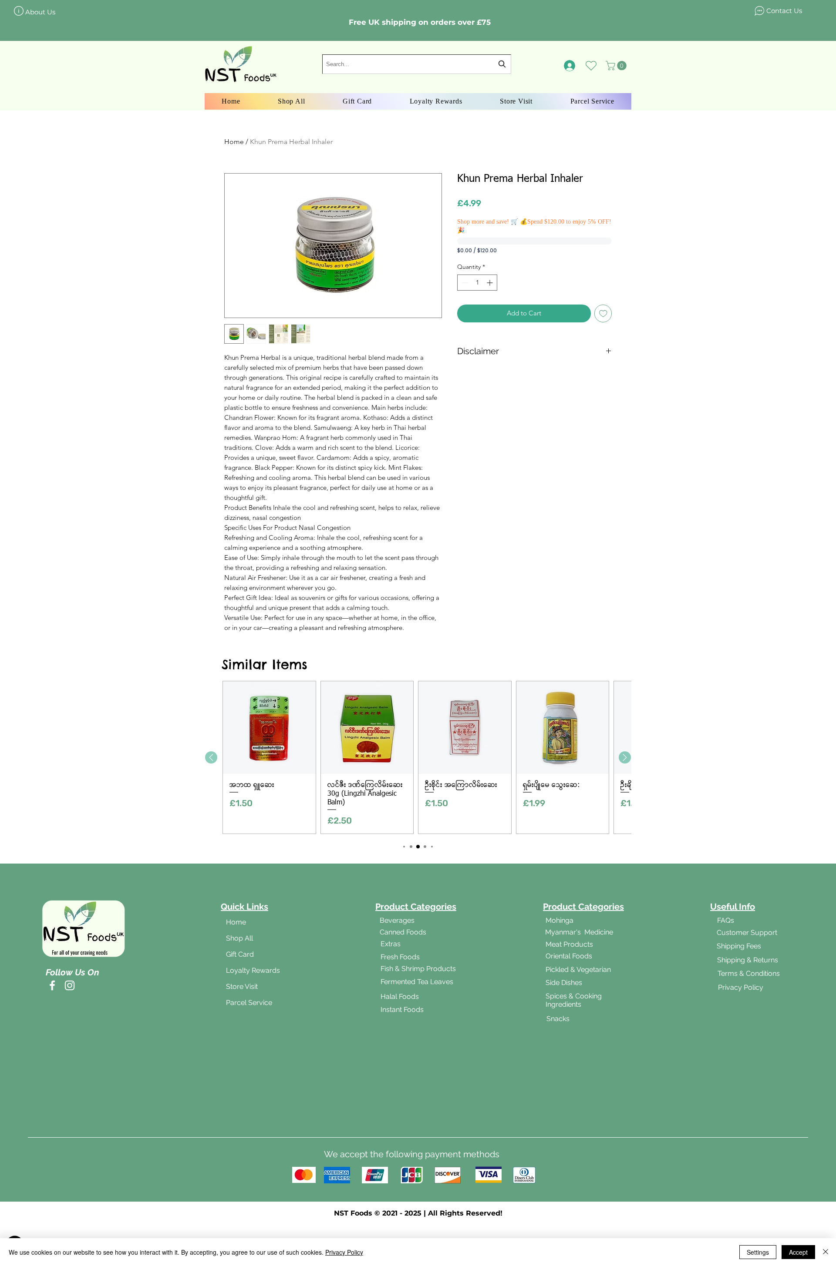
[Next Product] (625, 757)
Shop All (239, 938)
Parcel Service (249, 1002)
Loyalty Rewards (253, 970)
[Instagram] (69, 985)
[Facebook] (52, 985)
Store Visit (242, 986)
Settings (758, 1252)
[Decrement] (463, 282)
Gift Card (240, 954)
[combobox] (416, 64)
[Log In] (569, 65)
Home (234, 141)
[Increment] (490, 282)
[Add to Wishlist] (603, 313)
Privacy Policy (344, 1252)
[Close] (825, 1252)
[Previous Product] (211, 757)
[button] (617, 65)
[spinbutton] (477, 282)
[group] (418, 757)
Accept (798, 1252)
